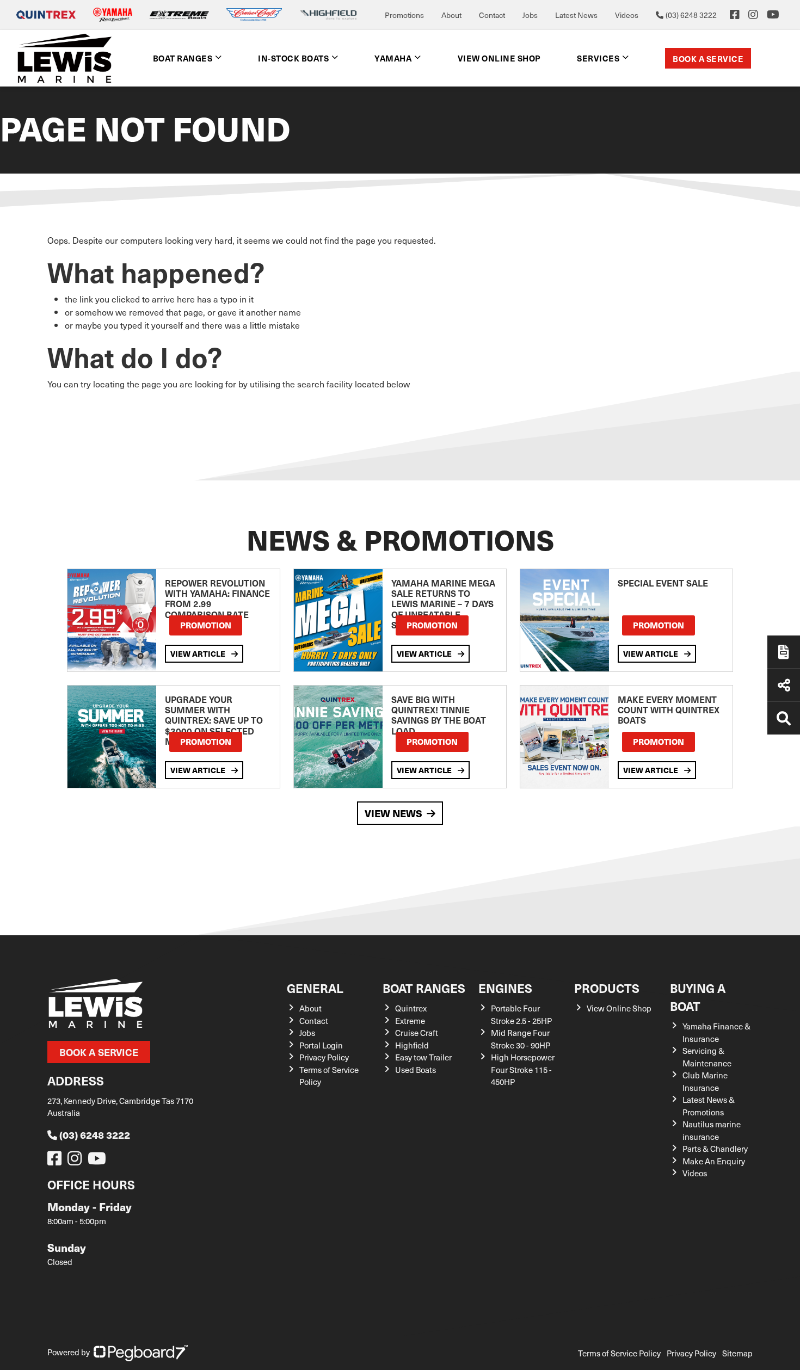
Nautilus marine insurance (711, 1130)
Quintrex (411, 1008)
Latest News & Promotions (708, 1106)
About (451, 15)
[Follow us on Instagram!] (76, 1161)
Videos (626, 15)
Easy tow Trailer (423, 1057)
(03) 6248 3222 (94, 1134)
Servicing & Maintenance (706, 1057)
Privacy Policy (324, 1057)
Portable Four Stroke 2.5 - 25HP (521, 1014)
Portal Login (321, 1045)
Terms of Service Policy (619, 1353)
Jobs (530, 15)
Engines (505, 987)
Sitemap (737, 1353)
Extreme (410, 1021)
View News (393, 813)
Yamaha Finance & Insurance (716, 1032)
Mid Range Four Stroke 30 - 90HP (520, 1039)
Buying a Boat (697, 996)
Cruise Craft (416, 1033)
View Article (198, 653)
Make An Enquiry (713, 1161)
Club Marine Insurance (705, 1081)
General (315, 987)
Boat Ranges (424, 987)
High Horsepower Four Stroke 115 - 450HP (523, 1069)
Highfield (412, 1045)
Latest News (576, 15)
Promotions (404, 15)
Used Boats (415, 1070)
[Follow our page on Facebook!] (734, 14)
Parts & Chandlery (715, 1149)
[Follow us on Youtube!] (99, 1161)
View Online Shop (619, 1008)
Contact (492, 15)
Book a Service (708, 58)
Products (606, 987)
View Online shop (499, 58)
